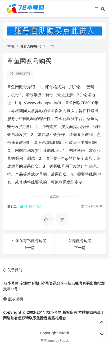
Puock (64, 340)
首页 (11, 46)
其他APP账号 (31, 46)
